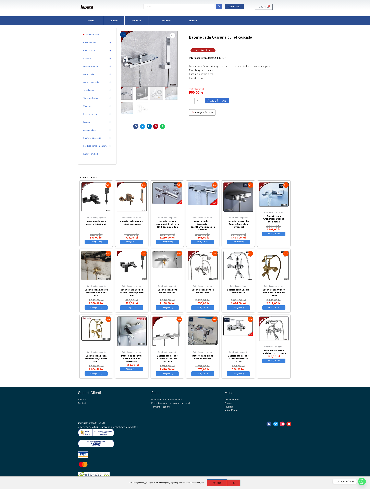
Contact (82, 403)
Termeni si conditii (160, 406)
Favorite (228, 406)
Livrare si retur (231, 399)
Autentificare (231, 410)
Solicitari (82, 399)
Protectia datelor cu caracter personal (170, 403)
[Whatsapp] (362, 481)
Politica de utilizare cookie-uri (166, 399)
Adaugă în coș (217, 100)
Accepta (217, 482)
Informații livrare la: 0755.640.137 (207, 58)
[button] (135, 126)
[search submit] (219, 6)
